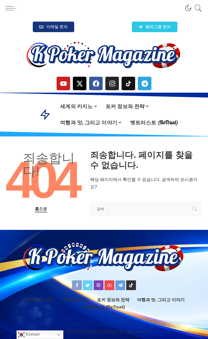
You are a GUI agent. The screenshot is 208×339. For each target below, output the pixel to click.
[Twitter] (88, 285)
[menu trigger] (12, 8)
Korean (32, 334)
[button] (154, 27)
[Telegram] (144, 83)
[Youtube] (63, 83)
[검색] (197, 8)
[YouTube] (109, 285)
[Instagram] (112, 83)
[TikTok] (131, 285)
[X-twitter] (79, 83)
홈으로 (41, 209)
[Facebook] (96, 83)
